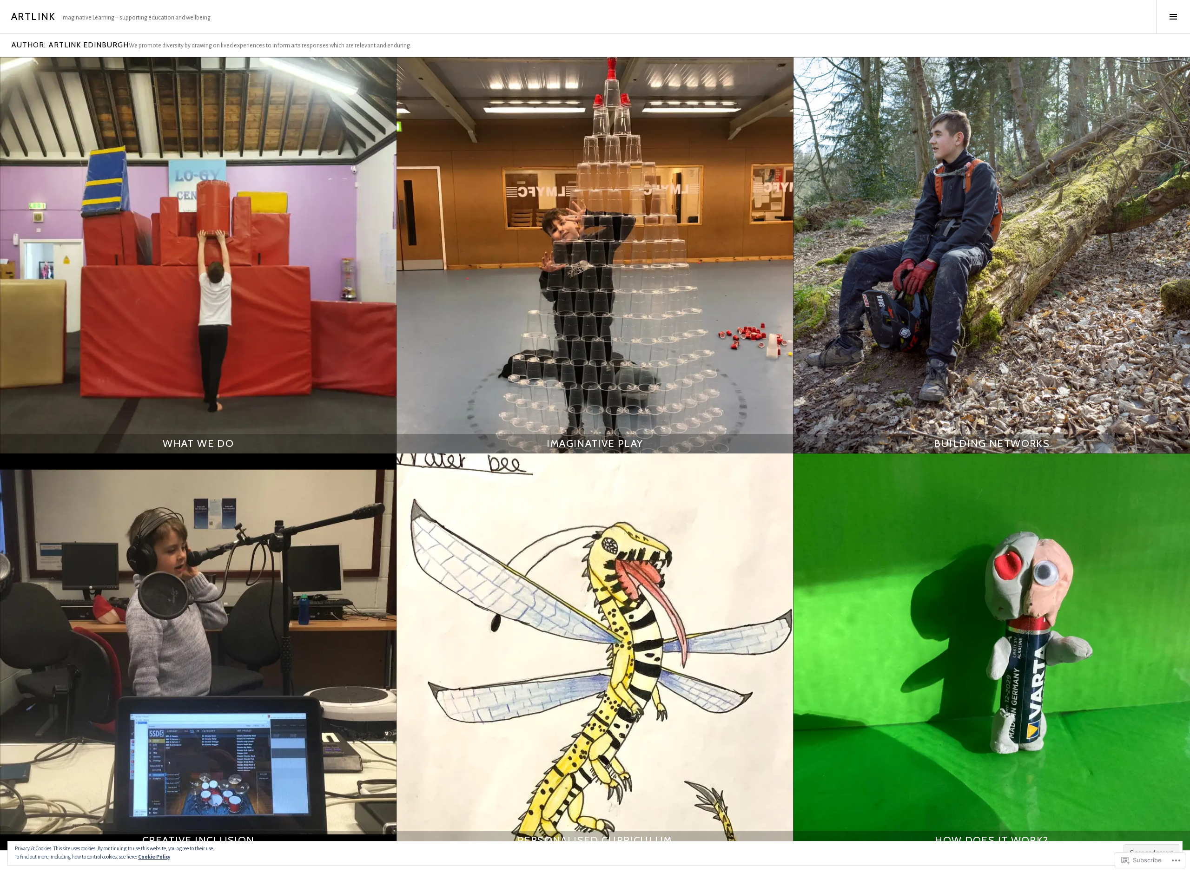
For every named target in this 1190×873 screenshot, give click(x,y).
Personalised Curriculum (595, 840)
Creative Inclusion (198, 840)
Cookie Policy (154, 857)
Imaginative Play (595, 443)
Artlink (33, 16)
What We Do (198, 443)
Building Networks (992, 443)
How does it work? (991, 840)
